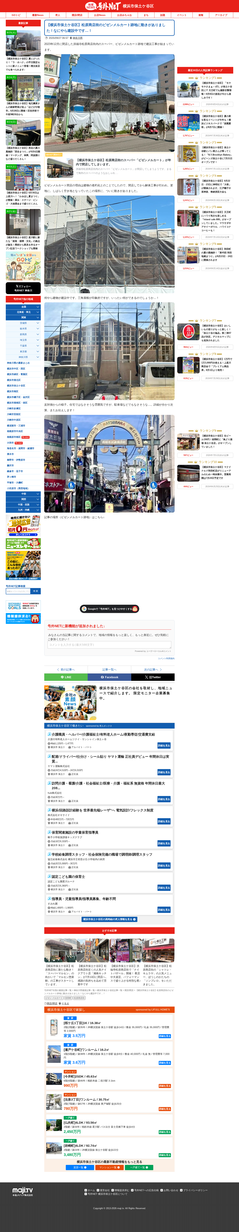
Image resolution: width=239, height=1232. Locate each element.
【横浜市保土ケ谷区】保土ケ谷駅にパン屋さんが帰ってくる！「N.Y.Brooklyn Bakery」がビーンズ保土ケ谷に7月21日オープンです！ (217, 154)
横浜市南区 (12, 391)
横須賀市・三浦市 (16, 425)
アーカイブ (221, 15)
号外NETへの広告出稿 (146, 1190)
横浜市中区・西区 (16, 369)
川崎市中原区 (14, 420)
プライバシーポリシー (195, 1190)
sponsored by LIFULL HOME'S (153, 1009)
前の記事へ (68, 669)
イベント (182, 15)
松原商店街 (79, 998)
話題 (162, 15)
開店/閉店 (77, 15)
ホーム (91, 1190)
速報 (200, 15)
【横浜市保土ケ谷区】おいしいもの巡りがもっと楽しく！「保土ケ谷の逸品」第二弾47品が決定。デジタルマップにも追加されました (216, 333)
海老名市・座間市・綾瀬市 (20, 448)
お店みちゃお (124, 15)
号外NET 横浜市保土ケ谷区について (108, 1194)
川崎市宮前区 (14, 414)
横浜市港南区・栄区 (17, 403)
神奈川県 (78, 38)
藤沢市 (10, 465)
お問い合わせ (171, 1190)
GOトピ (16, 15)
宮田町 (68, 998)
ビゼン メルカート (54, 998)
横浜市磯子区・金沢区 (18, 397)
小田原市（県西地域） (18, 488)
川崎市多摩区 (14, 408)
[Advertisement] (205, 43)
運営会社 (105, 1190)
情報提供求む (122, 1190)
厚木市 (10, 454)
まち (146, 15)
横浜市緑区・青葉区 (17, 374)
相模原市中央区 (15, 431)
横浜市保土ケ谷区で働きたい (65, 725)
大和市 (14, 443)
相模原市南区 (18, 437)
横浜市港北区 (14, 380)
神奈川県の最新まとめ (18, 363)
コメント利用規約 (166, 658)
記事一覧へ (110, 669)
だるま (65, 1003)
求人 (57, 15)
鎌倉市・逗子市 (15, 471)
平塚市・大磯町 (15, 482)
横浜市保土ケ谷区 (138, 6)
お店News (100, 15)
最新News (38, 15)
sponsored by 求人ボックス (99, 726)
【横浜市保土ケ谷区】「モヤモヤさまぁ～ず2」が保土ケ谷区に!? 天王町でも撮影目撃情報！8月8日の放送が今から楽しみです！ (216, 90)
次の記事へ (151, 669)
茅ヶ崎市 (11, 477)
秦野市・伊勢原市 (16, 460)
